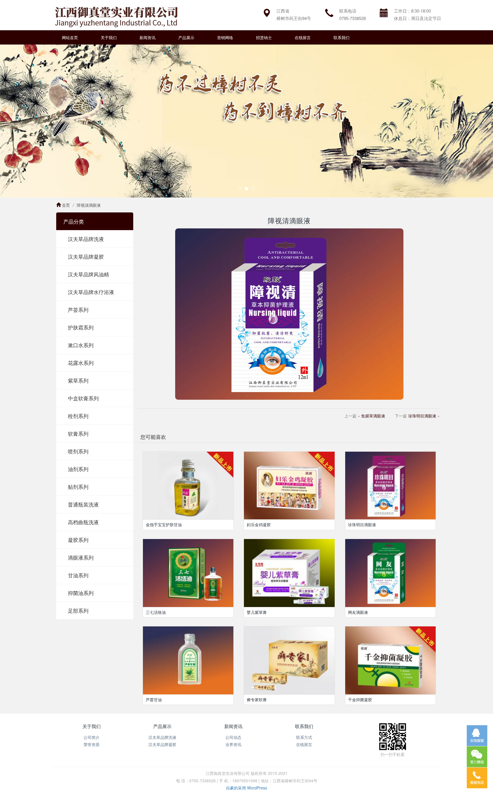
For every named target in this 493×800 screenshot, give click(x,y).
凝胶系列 (78, 539)
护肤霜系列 (81, 327)
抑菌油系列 (81, 592)
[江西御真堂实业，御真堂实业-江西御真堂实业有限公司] (116, 15)
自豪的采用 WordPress (246, 788)
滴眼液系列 (81, 557)
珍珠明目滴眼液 (422, 416)
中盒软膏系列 (83, 398)
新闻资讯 (147, 37)
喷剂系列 (78, 451)
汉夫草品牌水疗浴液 (91, 292)
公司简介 (92, 737)
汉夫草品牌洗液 (86, 238)
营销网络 (225, 37)
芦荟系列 (78, 309)
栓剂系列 (78, 415)
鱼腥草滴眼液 (373, 416)
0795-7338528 (352, 18)
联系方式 (304, 737)
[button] (37, 121)
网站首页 (70, 37)
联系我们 (341, 37)
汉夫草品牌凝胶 (86, 256)
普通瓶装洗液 (83, 504)
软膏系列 (78, 433)
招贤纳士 (264, 37)
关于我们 (109, 37)
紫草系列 (78, 380)
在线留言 (303, 37)
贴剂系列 (78, 486)
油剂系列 (78, 469)
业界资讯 (233, 744)
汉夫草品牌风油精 (88, 274)
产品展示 (186, 37)
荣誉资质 (92, 744)
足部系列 (78, 610)
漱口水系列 (81, 345)
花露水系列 (81, 362)
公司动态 (233, 737)
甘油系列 (78, 575)
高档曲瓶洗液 (83, 522)
